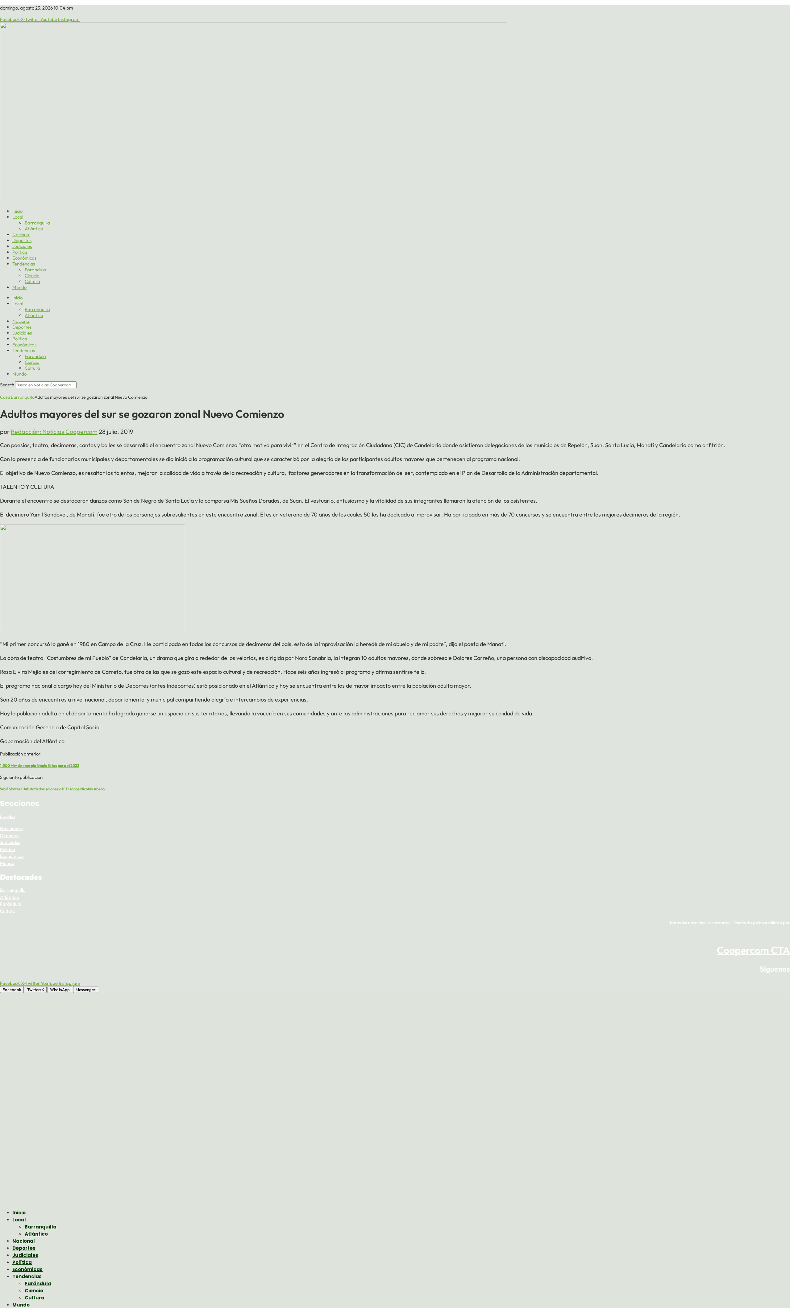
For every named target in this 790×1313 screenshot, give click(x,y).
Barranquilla (37, 223)
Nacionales (11, 828)
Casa (5, 397)
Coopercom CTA (753, 950)
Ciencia (32, 275)
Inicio (17, 211)
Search (7, 385)
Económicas (24, 258)
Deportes (21, 240)
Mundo (19, 287)
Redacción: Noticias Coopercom (54, 431)
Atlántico (34, 229)
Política (19, 252)
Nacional (21, 234)
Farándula (35, 270)
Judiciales (22, 246)
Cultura (32, 281)
